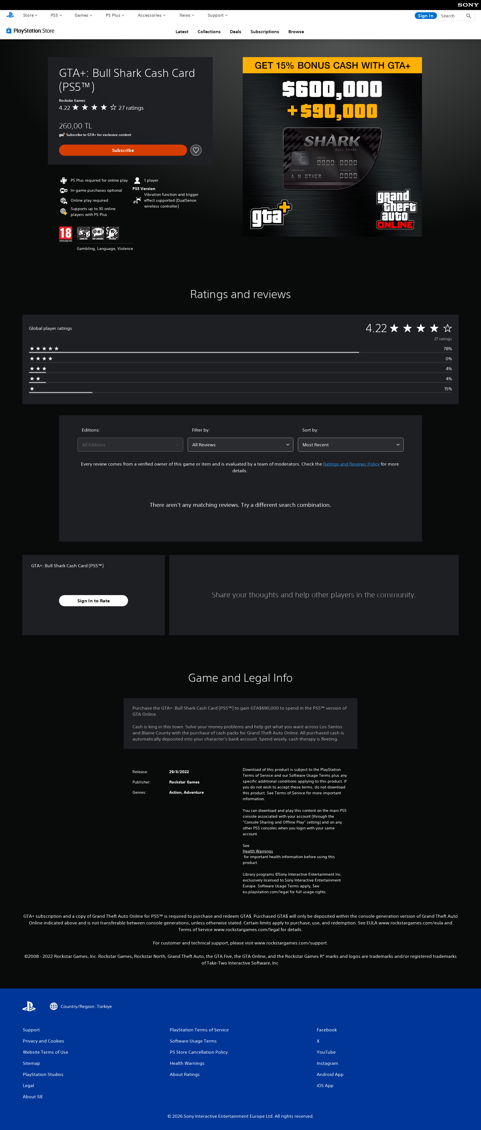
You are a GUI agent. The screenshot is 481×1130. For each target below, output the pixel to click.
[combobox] (130, 445)
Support (216, 15)
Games (82, 15)
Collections (209, 31)
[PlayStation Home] (10, 15)
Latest (182, 31)
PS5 (54, 15)
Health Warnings (258, 851)
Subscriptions (265, 31)
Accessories (150, 15)
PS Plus (113, 15)
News (185, 15)
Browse (296, 31)
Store (28, 15)
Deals (235, 31)
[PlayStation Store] (31, 30)
